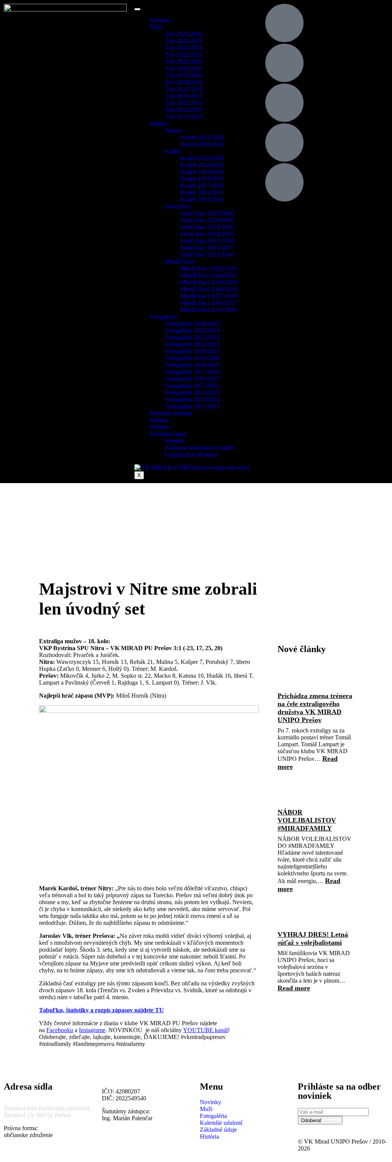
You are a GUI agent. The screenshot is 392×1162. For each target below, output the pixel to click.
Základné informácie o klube (199, 447)
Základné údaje (168, 434)
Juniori (173, 130)
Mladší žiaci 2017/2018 (208, 296)
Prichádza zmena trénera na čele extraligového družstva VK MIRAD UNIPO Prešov (315, 708)
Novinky (160, 20)
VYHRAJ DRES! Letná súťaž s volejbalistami (313, 938)
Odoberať (312, 1120)
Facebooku (59, 1030)
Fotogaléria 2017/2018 (192, 372)
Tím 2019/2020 (184, 75)
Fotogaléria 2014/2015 (192, 392)
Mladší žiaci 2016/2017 (208, 303)
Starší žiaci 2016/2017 (207, 247)
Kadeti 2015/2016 (202, 199)
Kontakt (175, 441)
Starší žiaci (178, 206)
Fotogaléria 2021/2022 (192, 344)
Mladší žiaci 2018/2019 (208, 289)
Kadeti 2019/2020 (202, 172)
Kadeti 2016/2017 (202, 192)
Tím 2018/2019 (184, 82)
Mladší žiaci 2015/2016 (208, 309)
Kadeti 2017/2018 (202, 185)
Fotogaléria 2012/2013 (192, 406)
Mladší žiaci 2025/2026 (208, 268)
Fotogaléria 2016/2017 (192, 378)
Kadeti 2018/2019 (202, 178)
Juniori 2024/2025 (202, 144)
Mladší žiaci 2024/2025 (208, 275)
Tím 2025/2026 (184, 34)
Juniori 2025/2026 (202, 137)
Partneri (159, 420)
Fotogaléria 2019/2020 (192, 358)
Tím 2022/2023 (184, 54)
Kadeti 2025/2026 (202, 158)
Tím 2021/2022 (184, 61)
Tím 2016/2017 (184, 96)
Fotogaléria (163, 316)
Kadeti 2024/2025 (202, 165)
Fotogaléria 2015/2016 (192, 385)
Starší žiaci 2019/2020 (207, 227)
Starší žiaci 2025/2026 (207, 213)
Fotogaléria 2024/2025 (192, 323)
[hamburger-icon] (137, 9)
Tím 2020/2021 (184, 68)
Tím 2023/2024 (184, 47)
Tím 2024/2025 (184, 41)
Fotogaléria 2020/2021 (192, 351)
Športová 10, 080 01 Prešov (37, 1115)
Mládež (159, 123)
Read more (294, 988)
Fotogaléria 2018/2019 (192, 365)
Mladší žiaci (179, 261)
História (159, 427)
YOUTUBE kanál (205, 1030)
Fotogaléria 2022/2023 (192, 337)
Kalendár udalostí (171, 413)
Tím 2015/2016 (184, 103)
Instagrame (92, 1030)
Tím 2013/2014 (184, 116)
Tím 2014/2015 (184, 110)
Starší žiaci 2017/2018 (207, 241)
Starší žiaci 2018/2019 (207, 234)
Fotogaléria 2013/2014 (192, 399)
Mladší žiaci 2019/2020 (208, 282)
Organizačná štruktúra (191, 454)
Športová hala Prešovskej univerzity (47, 1108)
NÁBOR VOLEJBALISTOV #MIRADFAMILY (307, 820)
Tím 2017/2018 (184, 89)
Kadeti (173, 151)
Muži (156, 27)
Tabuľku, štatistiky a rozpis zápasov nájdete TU (101, 1010)
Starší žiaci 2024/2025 (207, 220)
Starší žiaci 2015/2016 (207, 254)
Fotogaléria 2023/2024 (192, 330)
